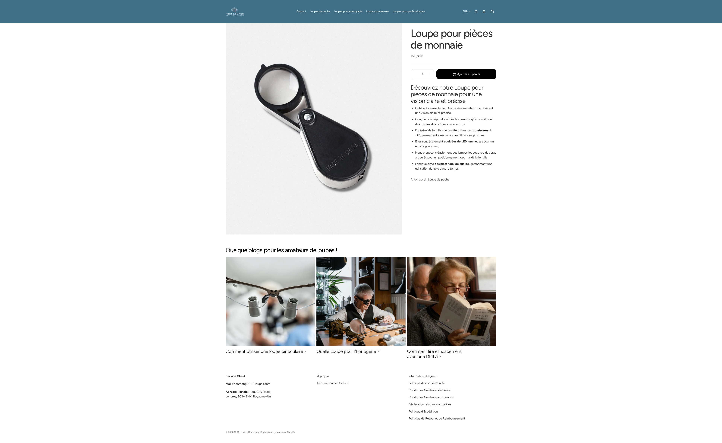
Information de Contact (333, 383)
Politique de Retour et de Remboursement (437, 418)
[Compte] (484, 11)
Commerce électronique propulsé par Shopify (271, 432)
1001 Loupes (240, 432)
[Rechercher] (476, 11)
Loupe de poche (439, 179)
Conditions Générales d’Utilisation (431, 397)
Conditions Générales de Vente (429, 390)
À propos (323, 376)
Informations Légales (422, 376)
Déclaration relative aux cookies (430, 404)
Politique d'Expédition (423, 411)
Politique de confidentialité (427, 383)
